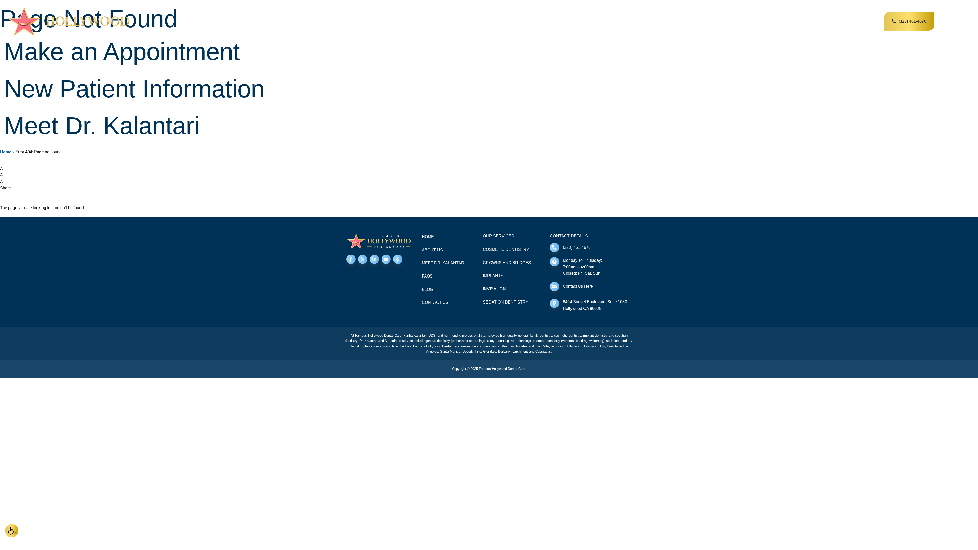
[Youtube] (386, 259)
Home (5, 152)
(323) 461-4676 (577, 247)
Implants (493, 275)
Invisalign (494, 289)
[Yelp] (397, 259)
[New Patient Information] (2, 77)
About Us (432, 250)
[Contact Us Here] (554, 286)
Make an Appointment (122, 51)
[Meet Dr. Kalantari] (2, 114)
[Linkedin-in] (374, 259)
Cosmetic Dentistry (506, 249)
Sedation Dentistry (505, 302)
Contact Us (435, 302)
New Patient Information (134, 88)
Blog (427, 289)
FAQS (427, 276)
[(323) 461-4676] (554, 247)
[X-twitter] (362, 259)
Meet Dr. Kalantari (101, 125)
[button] (11, 530)
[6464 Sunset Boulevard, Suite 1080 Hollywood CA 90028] (554, 303)
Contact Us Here (578, 286)
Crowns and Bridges (507, 262)
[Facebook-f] (351, 259)
